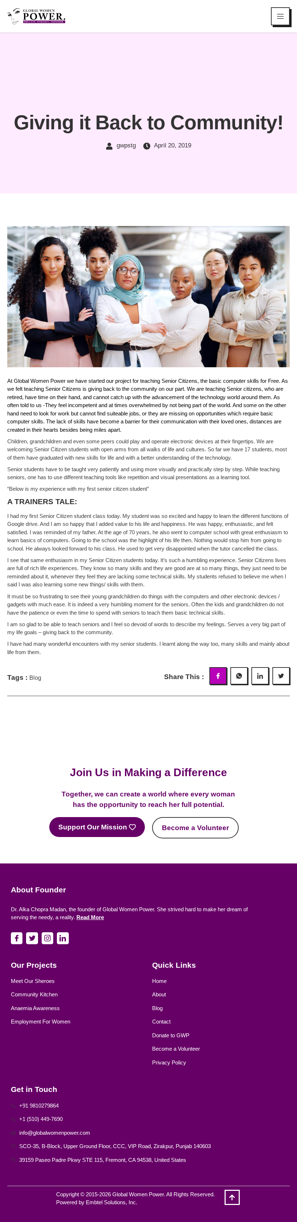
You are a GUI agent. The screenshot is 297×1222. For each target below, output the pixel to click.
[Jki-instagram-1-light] (47, 938)
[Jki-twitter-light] (32, 938)
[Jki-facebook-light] (16, 938)
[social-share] (218, 676)
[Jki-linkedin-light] (62, 938)
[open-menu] (280, 16)
